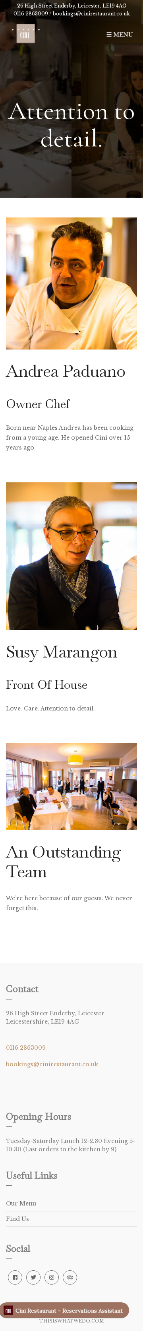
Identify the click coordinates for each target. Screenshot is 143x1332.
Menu (122, 34)
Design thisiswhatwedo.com (72, 1318)
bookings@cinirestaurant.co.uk (91, 14)
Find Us (17, 1218)
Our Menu (21, 1203)
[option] (71, 99)
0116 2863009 (26, 1047)
